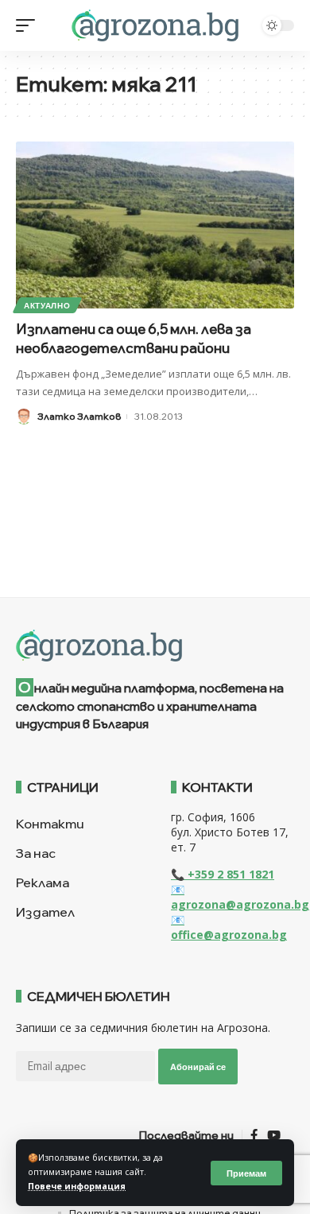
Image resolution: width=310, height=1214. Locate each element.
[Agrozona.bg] (155, 25)
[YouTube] (274, 1135)
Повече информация (77, 1186)
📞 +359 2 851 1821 (222, 874)
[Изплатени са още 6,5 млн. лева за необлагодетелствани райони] (155, 225)
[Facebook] (254, 1135)
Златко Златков (79, 416)
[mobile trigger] (29, 25)
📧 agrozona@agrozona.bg (240, 897)
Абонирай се (198, 1066)
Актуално (47, 305)
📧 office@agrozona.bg (229, 927)
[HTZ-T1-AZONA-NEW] (155, 645)
